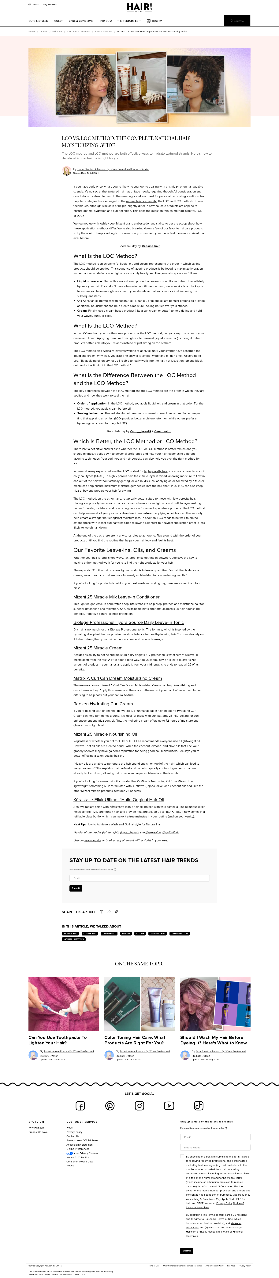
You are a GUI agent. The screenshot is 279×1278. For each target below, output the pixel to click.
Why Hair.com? (50, 4)
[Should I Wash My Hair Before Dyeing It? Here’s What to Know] (215, 1004)
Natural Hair (70, 933)
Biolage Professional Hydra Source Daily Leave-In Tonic (128, 622)
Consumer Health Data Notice (79, 1163)
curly (92, 186)
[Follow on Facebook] (80, 1105)
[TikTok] (199, 1105)
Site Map (231, 1265)
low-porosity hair (184, 498)
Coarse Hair (90, 933)
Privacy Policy (74, 1132)
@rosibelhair (151, 246)
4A (97, 476)
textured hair (116, 191)
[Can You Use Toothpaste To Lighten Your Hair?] (63, 1004)
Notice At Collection (78, 1157)
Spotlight (37, 1122)
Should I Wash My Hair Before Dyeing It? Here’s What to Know (213, 1040)
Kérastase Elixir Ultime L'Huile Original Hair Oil (118, 799)
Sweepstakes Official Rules (82, 1140)
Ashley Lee (107, 223)
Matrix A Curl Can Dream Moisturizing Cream (117, 678)
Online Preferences (77, 1149)
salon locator (92, 840)
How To (126, 933)
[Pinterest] (110, 1105)
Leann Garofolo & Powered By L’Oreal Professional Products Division (113, 169)
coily (102, 186)
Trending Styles (179, 933)
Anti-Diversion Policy (214, 1265)
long (104, 557)
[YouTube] (169, 1105)
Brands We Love (38, 1132)
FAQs (69, 1127)
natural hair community (141, 201)
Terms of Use (225, 1219)
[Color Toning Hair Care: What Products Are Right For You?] (139, 1004)
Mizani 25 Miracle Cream (97, 647)
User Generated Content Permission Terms (182, 1265)
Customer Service (81, 1122)
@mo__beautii (140, 431)
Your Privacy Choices (85, 1153)
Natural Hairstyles (74, 939)
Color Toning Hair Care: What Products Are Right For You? (134, 1040)
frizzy (174, 186)
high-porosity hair (155, 471)
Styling (140, 933)
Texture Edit (109, 933)
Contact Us (72, 1136)
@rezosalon (162, 431)
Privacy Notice (207, 1231)
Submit (76, 888)
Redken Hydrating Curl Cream (103, 703)
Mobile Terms (235, 1177)
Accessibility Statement (79, 1144)
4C (101, 476)
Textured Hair (157, 933)
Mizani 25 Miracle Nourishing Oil (105, 734)
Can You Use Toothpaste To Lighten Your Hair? (57, 1040)
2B (171, 715)
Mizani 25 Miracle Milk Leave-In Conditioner (116, 597)
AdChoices (60, 1274)
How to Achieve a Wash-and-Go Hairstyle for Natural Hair (124, 824)
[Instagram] (139, 1105)
